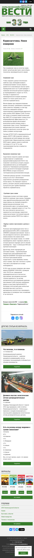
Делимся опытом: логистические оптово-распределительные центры (16, 397)
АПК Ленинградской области (10, 508)
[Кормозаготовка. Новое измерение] (13, 59)
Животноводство (6, 517)
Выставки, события (7, 514)
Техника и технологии (16, 48)
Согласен (23, 553)
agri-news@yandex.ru (23, 544)
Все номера (17, 497)
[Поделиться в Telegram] (17, 318)
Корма (3, 511)
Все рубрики (17, 523)
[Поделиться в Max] (21, 318)
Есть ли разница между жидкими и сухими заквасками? (16, 428)
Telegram (6, 304)
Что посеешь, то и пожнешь (14, 349)
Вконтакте (13, 304)
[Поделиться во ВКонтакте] (12, 318)
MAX (25, 302)
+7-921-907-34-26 (18, 542)
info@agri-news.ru (14, 544)
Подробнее (17, 366)
